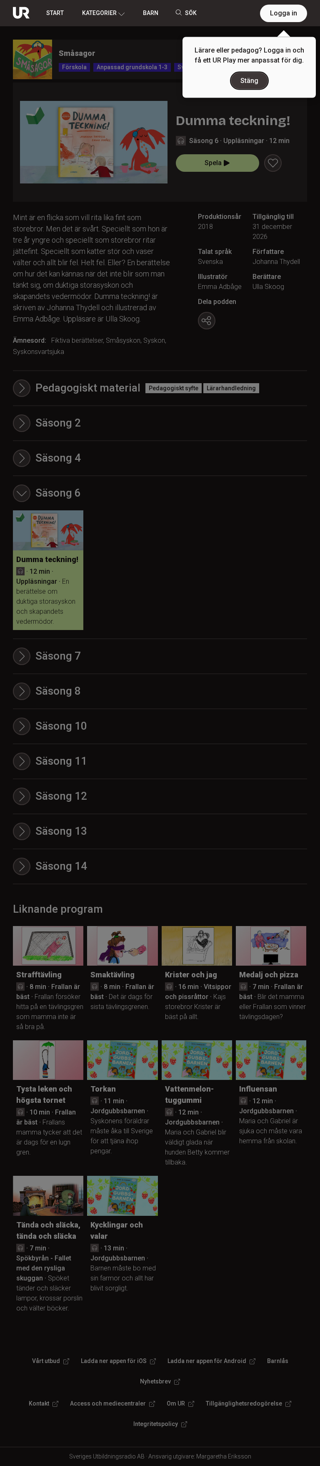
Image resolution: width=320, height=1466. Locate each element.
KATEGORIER (99, 13)
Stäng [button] (249, 81)
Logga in (283, 13)
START (55, 13)
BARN (150, 13)
